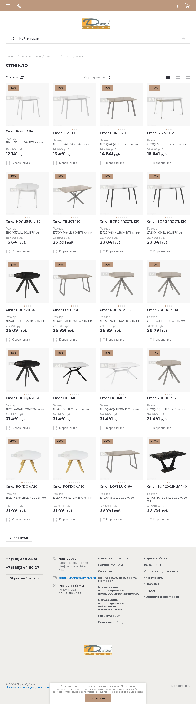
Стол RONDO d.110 (162, 310)
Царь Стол (52, 56)
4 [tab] (124, 129)
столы (68, 56)
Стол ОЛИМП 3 (113, 398)
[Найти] (183, 38)
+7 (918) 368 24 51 (21, 559)
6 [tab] (126, 217)
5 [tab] (124, 217)
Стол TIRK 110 (64, 133)
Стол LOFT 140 (65, 310)
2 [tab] (74, 129)
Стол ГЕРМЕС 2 (160, 133)
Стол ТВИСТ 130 (66, 221)
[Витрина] (168, 77)
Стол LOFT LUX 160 (116, 486)
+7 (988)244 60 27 (22, 568)
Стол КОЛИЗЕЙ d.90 (23, 221)
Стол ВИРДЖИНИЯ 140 (167, 486)
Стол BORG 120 (113, 133)
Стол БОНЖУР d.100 (23, 310)
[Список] (178, 77)
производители (30, 56)
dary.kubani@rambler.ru (77, 578)
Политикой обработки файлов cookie (120, 691)
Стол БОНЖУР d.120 (23, 398)
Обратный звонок (24, 578)
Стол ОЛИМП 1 (66, 398)
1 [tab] (72, 129)
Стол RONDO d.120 (163, 398)
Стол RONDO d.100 (116, 310)
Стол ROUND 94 (19, 131)
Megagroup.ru (180, 686)
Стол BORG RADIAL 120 (119, 221)
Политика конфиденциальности (28, 687)
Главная (11, 56)
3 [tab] (76, 129)
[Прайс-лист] (188, 77)
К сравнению (21, 163)
